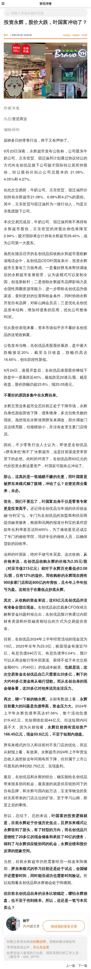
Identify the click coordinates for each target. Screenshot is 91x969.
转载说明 (39, 941)
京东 (23, 158)
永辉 (33, 151)
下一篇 (82, 965)
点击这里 (42, 947)
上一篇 (70, 965)
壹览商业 (19, 118)
